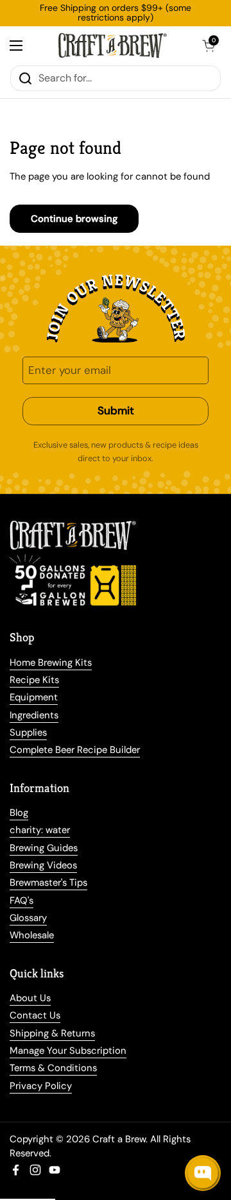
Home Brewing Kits (51, 662)
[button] (208, 45)
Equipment (34, 697)
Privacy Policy (41, 1085)
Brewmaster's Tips (48, 882)
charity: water (40, 830)
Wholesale (32, 935)
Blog (19, 812)
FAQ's (21, 900)
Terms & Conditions (53, 1067)
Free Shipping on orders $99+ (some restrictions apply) (115, 13)
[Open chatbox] (203, 1173)
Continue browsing (74, 218)
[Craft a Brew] (112, 45)
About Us (30, 998)
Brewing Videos (43, 865)
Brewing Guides (44, 847)
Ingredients (34, 715)
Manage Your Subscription (68, 1050)
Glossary (28, 917)
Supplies (28, 732)
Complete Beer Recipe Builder (75, 749)
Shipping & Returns (52, 1033)
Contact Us (35, 1015)
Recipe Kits (34, 679)
